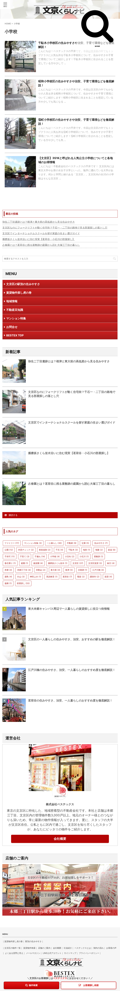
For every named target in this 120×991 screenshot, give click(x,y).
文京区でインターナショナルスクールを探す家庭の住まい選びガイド (41, 233)
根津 (69, 570)
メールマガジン (33, 953)
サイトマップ (70, 953)
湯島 (8, 576)
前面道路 (44, 549)
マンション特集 (16, 318)
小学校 (55, 556)
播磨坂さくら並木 (57, 563)
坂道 (111, 549)
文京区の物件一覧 (12, 948)
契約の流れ (98, 948)
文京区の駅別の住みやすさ (23, 284)
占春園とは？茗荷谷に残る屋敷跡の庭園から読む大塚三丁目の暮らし (41, 244)
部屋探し (23, 583)
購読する (13, 515)
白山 (21, 576)
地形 (86, 549)
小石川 (84, 556)
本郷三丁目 (24, 570)
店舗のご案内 (44, 948)
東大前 (55, 570)
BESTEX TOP (15, 335)
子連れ (40, 556)
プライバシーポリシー (89, 953)
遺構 (8, 583)
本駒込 (40, 570)
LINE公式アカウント (52, 953)
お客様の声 (111, 948)
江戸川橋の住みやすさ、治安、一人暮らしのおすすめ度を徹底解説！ (71, 669)
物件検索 (97, 46)
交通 (85, 543)
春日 (111, 563)
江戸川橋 (98, 570)
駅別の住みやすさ (33, 941)
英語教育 (52, 576)
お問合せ (12, 327)
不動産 (71, 543)
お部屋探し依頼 (91, 985)
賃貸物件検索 (29, 948)
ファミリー (12, 543)
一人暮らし (54, 543)
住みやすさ (101, 543)
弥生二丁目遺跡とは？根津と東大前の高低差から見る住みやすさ (38, 221)
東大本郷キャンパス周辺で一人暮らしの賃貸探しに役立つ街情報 (69, 608)
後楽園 (38, 563)
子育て (24, 556)
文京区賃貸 (95, 563)
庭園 (24, 563)
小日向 (69, 556)
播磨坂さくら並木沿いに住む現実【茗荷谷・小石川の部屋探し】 (38, 239)
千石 (59, 549)
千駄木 (73, 549)
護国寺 (94, 576)
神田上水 (35, 576)
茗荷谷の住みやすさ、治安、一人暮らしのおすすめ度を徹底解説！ (70, 700)
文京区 (77, 563)
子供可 (10, 556)
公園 (9, 549)
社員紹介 (68, 948)
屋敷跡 (98, 556)
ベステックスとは (83, 948)
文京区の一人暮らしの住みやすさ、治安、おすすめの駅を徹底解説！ (71, 639)
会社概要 (60, 839)
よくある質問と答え (14, 953)
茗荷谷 (67, 576)
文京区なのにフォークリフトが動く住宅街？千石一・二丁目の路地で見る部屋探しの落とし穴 (54, 227)
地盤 (99, 549)
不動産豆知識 (14, 309)
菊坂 (81, 576)
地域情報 (12, 301)
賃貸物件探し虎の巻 (19, 292)
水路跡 (82, 570)
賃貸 (108, 576)
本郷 (8, 570)
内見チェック (26, 549)
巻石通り (10, 563)
